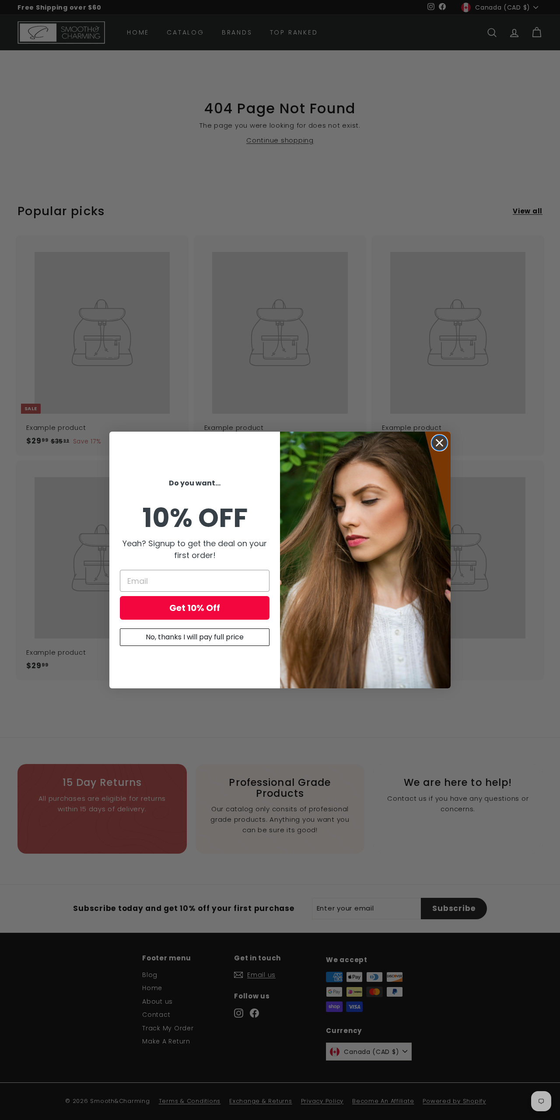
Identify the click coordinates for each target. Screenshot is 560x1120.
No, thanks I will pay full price (195, 637)
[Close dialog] (439, 442)
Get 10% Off (194, 608)
